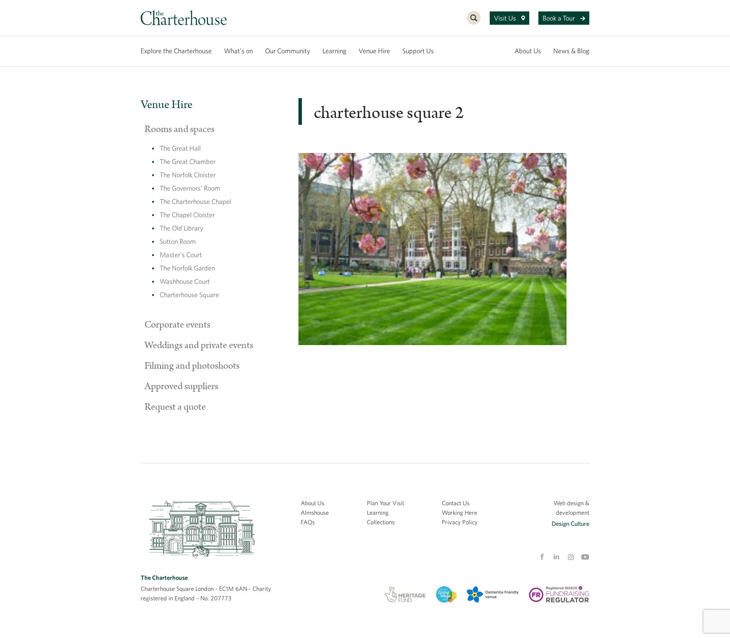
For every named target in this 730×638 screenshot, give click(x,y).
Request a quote (175, 407)
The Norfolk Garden (187, 268)
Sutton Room (178, 241)
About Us (527, 51)
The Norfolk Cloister (188, 175)
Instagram (571, 557)
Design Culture (570, 523)
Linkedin (556, 556)
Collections (381, 522)
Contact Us (456, 503)
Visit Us (505, 18)
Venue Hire (374, 51)
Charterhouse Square (189, 295)
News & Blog (571, 51)
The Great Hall (180, 148)
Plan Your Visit (385, 503)
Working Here (459, 512)
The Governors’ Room (190, 188)
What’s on (238, 51)
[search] (474, 22)
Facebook (542, 557)
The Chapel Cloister (187, 215)
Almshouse (315, 512)
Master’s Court (181, 255)
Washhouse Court (185, 281)
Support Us (418, 51)
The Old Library (181, 228)
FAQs (308, 522)
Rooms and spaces (179, 129)
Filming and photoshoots (192, 366)
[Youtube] (585, 557)
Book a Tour (559, 18)
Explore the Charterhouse (176, 51)
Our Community (287, 51)
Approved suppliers (181, 386)
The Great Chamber (188, 161)
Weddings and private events (198, 345)
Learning (334, 51)
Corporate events (177, 325)
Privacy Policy (460, 522)
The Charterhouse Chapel (195, 201)
